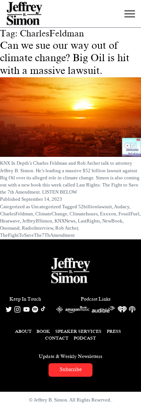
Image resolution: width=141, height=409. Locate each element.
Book (43, 331)
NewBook (112, 221)
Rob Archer (66, 228)
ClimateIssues (84, 214)
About (23, 331)
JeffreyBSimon (37, 221)
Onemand (10, 228)
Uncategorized (46, 206)
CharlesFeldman (16, 214)
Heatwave (10, 221)
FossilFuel (128, 214)
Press (114, 331)
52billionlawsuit (95, 206)
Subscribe (71, 369)
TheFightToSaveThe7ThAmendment (37, 235)
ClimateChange (51, 214)
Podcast (85, 338)
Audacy (121, 206)
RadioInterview (37, 228)
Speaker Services (78, 331)
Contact (56, 338)
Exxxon (108, 214)
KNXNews (65, 221)
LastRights (89, 221)
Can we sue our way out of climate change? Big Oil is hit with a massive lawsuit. (64, 58)
